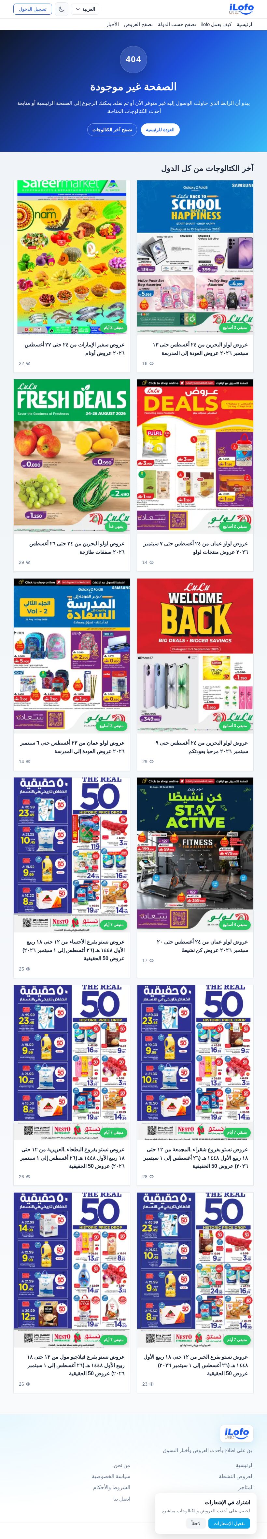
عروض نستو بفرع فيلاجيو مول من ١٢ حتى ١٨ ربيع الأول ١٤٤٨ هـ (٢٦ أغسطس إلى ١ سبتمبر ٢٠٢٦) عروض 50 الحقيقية (76, 1365)
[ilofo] (241, 9)
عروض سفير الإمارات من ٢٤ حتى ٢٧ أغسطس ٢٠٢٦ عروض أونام (75, 349)
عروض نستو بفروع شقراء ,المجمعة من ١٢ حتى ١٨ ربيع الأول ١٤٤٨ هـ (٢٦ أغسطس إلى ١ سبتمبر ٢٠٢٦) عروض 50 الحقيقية (196, 1158)
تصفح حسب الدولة (177, 24)
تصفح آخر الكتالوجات (112, 129)
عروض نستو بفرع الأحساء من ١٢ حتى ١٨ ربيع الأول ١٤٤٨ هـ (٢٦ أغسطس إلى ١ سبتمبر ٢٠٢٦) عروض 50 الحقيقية (73, 950)
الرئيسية (245, 24)
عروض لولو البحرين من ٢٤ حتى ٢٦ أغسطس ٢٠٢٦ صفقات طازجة (77, 548)
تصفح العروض (138, 24)
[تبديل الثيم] (61, 9)
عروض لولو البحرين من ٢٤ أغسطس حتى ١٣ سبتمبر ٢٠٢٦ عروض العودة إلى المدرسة (200, 349)
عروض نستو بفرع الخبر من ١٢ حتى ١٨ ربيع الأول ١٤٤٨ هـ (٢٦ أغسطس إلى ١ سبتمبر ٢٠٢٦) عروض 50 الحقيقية (196, 1365)
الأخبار (112, 24)
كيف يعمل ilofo (216, 24)
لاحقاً (196, 1523)
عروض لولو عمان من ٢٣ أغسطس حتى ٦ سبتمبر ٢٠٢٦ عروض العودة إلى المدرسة (72, 747)
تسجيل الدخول (33, 9)
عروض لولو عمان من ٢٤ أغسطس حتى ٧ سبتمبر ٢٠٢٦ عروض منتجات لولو (196, 548)
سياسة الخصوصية (111, 1476)
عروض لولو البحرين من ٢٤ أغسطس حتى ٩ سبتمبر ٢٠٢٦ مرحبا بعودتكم (202, 747)
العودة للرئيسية (160, 129)
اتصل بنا (121, 1499)
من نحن (122, 1465)
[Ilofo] (237, 1434)
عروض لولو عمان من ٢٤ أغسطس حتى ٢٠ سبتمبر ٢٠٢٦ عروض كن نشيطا (202, 946)
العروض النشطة (236, 1476)
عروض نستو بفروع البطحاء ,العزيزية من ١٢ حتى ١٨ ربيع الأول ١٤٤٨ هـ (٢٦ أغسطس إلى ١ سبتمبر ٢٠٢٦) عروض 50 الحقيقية (72, 1158)
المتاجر (246, 1487)
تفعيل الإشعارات (229, 1523)
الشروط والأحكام (111, 1487)
